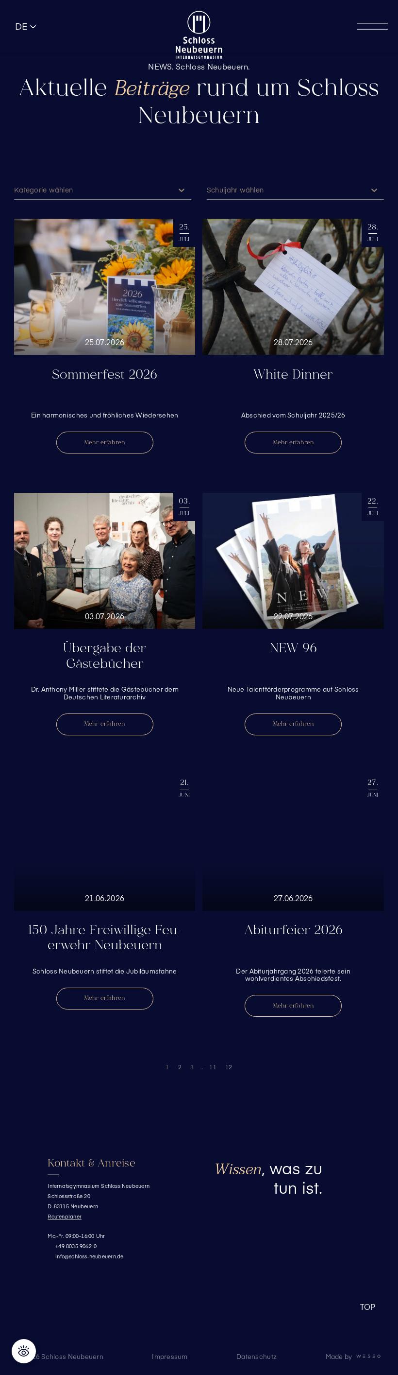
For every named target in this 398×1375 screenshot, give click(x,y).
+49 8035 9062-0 (76, 1246)
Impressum (169, 1356)
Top (368, 1307)
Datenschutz (256, 1356)
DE (21, 26)
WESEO (368, 1356)
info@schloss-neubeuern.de (89, 1256)
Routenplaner (65, 1216)
